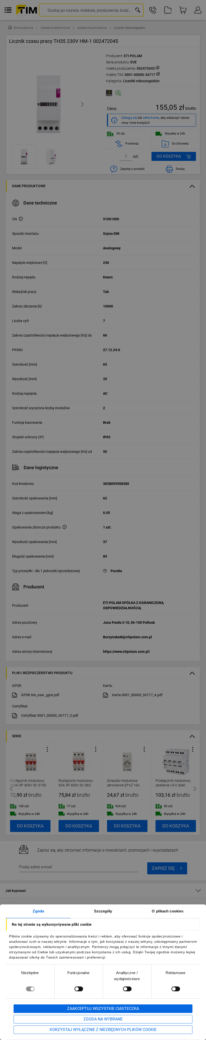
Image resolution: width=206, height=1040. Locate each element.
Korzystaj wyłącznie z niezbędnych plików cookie (103, 1029)
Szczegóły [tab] (103, 911)
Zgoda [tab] (38, 911)
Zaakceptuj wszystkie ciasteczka (103, 1008)
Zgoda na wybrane (103, 1019)
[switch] (78, 988)
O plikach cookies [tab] (167, 911)
